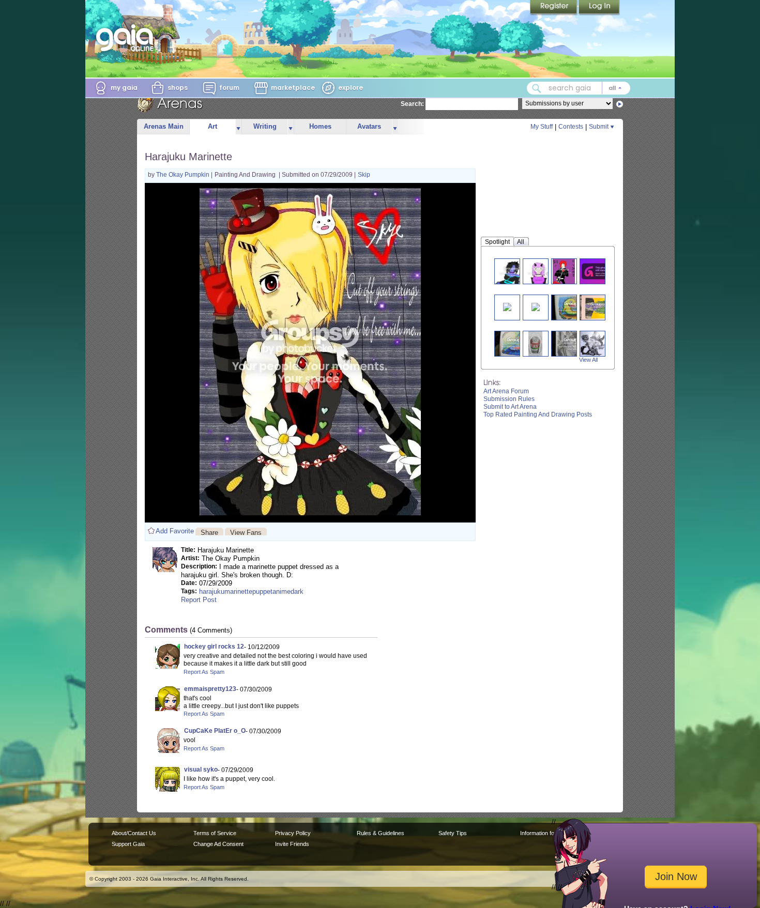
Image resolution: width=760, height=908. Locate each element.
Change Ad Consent (218, 844)
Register (554, 8)
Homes (320, 126)
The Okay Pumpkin (183, 174)
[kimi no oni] (539, 271)
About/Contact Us (134, 833)
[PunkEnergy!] (535, 343)
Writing (265, 126)
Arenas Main (164, 126)
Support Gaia (128, 844)
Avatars (369, 126)
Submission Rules (509, 399)
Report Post (199, 600)
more (238, 126)
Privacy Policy (293, 833)
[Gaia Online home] (127, 37)
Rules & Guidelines (380, 833)
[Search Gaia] (536, 88)
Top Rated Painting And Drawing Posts (537, 414)
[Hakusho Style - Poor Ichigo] (507, 306)
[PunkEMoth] (593, 343)
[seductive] (511, 271)
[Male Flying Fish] (574, 307)
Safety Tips (452, 833)
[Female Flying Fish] (517, 343)
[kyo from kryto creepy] (563, 271)
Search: (412, 103)
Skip (364, 174)
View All (588, 360)
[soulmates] (598, 271)
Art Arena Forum (506, 391)
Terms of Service (214, 833)
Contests (570, 126)
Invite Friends (292, 844)
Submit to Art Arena (510, 406)
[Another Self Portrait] (574, 343)
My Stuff (541, 126)
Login (599, 8)
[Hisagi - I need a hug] (535, 306)
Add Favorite (175, 531)
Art (212, 126)
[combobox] (578, 88)
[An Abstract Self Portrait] (598, 307)
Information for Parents (548, 833)
